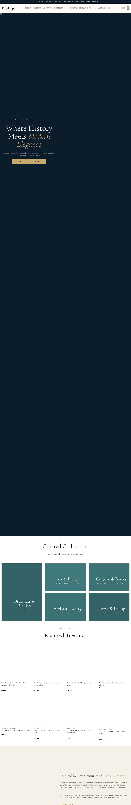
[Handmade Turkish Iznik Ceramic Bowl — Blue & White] (114, 663)
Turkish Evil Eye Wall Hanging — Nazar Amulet (80, 684)
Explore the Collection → (29, 161)
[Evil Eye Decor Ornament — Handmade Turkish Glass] (49, 663)
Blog (95, 8)
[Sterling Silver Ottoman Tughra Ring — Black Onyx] (114, 711)
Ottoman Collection (33, 8)
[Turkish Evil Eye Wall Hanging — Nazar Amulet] (82, 663)
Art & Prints (47, 8)
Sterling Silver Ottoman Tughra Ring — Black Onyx (114, 732)
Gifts (89, 8)
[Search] (116, 8)
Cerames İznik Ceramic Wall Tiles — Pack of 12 (15, 731)
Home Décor (58, 8)
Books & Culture (71, 8)
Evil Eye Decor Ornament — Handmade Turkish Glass (47, 684)
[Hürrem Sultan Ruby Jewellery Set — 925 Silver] (49, 711)
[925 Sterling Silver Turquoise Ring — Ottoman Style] (82, 711)
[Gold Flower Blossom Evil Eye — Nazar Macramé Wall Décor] (16, 663)
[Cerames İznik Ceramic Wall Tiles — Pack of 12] (16, 711)
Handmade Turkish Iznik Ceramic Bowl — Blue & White (113, 684)
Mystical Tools (104, 8)
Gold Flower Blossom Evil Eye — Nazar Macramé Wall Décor (14, 684)
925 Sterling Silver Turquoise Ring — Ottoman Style (79, 731)
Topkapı (9, 8)
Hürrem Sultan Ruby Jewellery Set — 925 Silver (47, 731)
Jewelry (82, 8)
